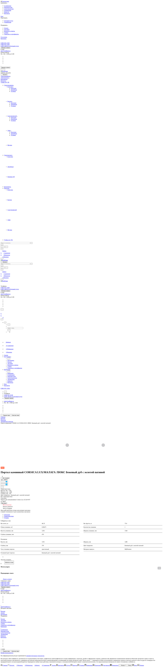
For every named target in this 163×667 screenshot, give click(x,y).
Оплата (3, 619)
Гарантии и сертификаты (8, 625)
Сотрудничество (5, 632)
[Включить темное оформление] (3, 69)
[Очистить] (31, 243)
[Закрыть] (2, 319)
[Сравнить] (4, 484)
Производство (5, 631)
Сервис (3, 623)
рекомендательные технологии (35, 655)
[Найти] (6, 247)
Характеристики (9, 516)
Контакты (3, 637)
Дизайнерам (4, 634)
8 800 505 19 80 (5, 43)
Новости (3, 636)
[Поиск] (2, 309)
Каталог (3, 611)
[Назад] (8, 324)
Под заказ (3, 503)
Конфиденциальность (7, 653)
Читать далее (86, 660)
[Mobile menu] (2, 279)
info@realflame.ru (5, 51)
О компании (4, 629)
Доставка (3, 620)
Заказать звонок (5, 47)
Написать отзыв (9, 562)
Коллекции (4, 614)
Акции (3, 613)
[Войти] (1, 311)
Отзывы (6, 517)
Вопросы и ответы (6, 622)
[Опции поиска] (2, 245)
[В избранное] (4, 482)
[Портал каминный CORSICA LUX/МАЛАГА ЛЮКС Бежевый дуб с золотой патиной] (85, 445)
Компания (4, 626)
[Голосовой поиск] (3, 247)
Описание (7, 514)
